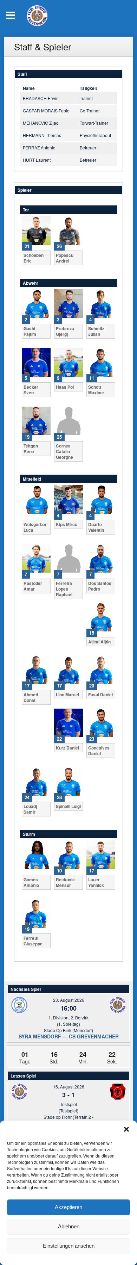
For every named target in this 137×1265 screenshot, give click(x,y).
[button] (126, 1129)
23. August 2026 (68, 1000)
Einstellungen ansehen (68, 1246)
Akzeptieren (68, 1207)
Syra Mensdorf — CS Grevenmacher (69, 1036)
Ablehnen (68, 1226)
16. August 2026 (68, 1087)
